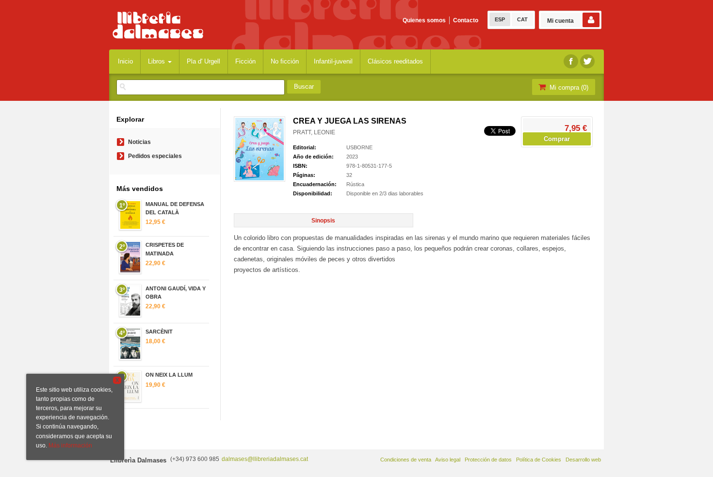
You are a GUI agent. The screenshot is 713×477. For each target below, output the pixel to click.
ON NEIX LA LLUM (169, 375)
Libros (157, 61)
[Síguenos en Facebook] (571, 61)
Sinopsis (323, 220)
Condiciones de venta (405, 459)
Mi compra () (568, 87)
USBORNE (359, 147)
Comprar (557, 139)
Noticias (139, 142)
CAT (522, 19)
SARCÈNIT (159, 331)
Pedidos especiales (155, 156)
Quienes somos (424, 20)
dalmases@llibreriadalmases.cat (265, 459)
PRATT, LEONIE (314, 132)
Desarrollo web (583, 459)
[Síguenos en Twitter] (587, 61)
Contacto (465, 20)
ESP (500, 19)
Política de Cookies (538, 459)
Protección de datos (488, 459)
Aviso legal (447, 459)
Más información (70, 445)
